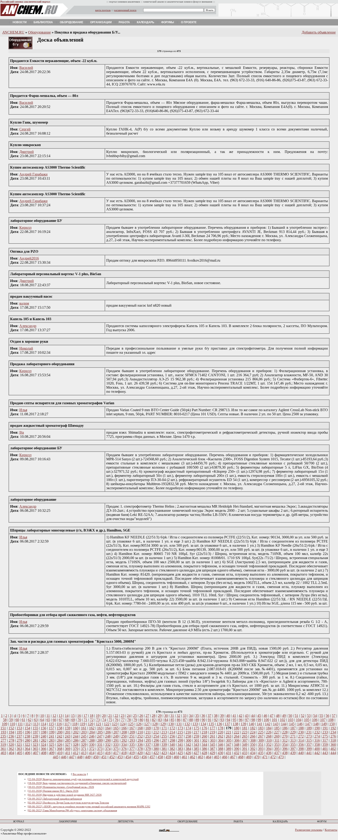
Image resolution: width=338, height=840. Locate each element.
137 (227, 724)
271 (293, 736)
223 (244, 732)
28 (153, 716)
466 (224, 757)
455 (136, 757)
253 (148, 736)
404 (11, 753)
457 (152, 757)
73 (98, 720)
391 (244, 749)
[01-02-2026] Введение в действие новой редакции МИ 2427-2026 (65, 795)
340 (172, 745)
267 (261, 736)
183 (261, 728)
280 (27, 740)
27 (147, 716)
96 (241, 720)
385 (196, 749)
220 (220, 732)
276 (333, 736)
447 (71, 757)
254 (156, 736)
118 (74, 724)
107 (323, 720)
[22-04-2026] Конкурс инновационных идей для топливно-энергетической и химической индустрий (83, 779)
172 (172, 728)
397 (293, 749)
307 (245, 740)
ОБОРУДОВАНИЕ (188, 821)
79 (135, 720)
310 (269, 740)
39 (222, 716)
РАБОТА (238, 821)
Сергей (25, 129)
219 (212, 732)
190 (317, 728)
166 (124, 728)
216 (188, 732)
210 (140, 732)
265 (244, 736)
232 (317, 732)
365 (35, 749)
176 (204, 728)
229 (293, 732)
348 (236, 745)
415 (100, 753)
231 (309, 732)
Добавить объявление (319, 32)
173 (180, 728)
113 (35, 724)
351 (261, 745)
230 (301, 732)
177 (212, 728)
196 (27, 732)
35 (197, 716)
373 (100, 749)
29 (160, 716)
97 (247, 720)
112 (28, 724)
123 (114, 724)
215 (180, 732)
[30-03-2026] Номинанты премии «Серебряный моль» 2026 (61, 787)
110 (12, 724)
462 (192, 757)
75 (110, 720)
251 (132, 736)
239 (35, 736)
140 (251, 724)
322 (27, 745)
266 (252, 736)
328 (75, 745)
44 (253, 716)
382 (172, 749)
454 (128, 757)
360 (333, 745)
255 (164, 736)
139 (243, 724)
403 (3, 753)
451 (104, 757)
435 (261, 753)
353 (277, 745)
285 (68, 740)
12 (54, 716)
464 (208, 757)
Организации (101, 22)
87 (185, 720)
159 (67, 728)
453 (120, 757)
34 (191, 716)
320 (11, 745)
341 (180, 745)
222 (236, 732)
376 (124, 749)
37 (209, 716)
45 (259, 716)
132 (187, 724)
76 (116, 720)
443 (325, 753)
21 (110, 716)
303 (212, 740)
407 (35, 753)
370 (75, 749)
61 (23, 720)
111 (20, 724)
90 (203, 720)
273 (309, 736)
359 (325, 745)
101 (274, 720)
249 (116, 736)
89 (197, 720)
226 (269, 732)
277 (3, 740)
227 (277, 732)
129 (163, 724)
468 (240, 757)
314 (301, 740)
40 (228, 716)
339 (164, 745)
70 (79, 720)
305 (229, 740)
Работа (124, 22)
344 (204, 745)
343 (196, 745)
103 (290, 720)
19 (98, 716)
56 (327, 716)
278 (11, 740)
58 (5, 720)
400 (317, 749)
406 (27, 753)
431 (228, 753)
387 (212, 749)
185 (277, 728)
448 (80, 757)
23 (122, 716)
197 (35, 732)
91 (210, 720)
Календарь (145, 22)
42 (240, 716)
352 (269, 745)
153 (19, 728)
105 (306, 720)
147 (308, 724)
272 (301, 736)
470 (257, 757)
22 (116, 716)
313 (293, 740)
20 (104, 716)
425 (180, 753)
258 (188, 736)
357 (309, 745)
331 (100, 745)
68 (67, 720)
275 (325, 736)
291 (116, 740)
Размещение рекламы (308, 830)
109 (4, 724)
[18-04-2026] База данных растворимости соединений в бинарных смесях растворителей (77, 783)
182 (252, 728)
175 (196, 728)
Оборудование (71, 22)
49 (284, 716)
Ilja (21, 432)
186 (285, 728)
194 (11, 732)
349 (244, 745)
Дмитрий (26, 152)
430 (220, 753)
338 (156, 745)
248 (108, 736)
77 (123, 720)
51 (296, 716)
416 (108, 753)
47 (271, 716)
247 (100, 736)
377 (132, 749)
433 (244, 753)
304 (220, 740)
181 (244, 728)
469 (249, 757)
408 (43, 753)
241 (51, 736)
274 (317, 736)
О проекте (189, 22)
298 (172, 740)
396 (285, 749)
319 (3, 745)
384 (188, 749)
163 (100, 728)
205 (100, 732)
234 (333, 732)
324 (43, 745)
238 (27, 736)
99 (259, 720)
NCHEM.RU (13, 32)
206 (108, 732)
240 (43, 736)
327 (67, 745)
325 (51, 745)
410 (60, 753)
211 (148, 732)
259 (196, 736)
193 (3, 732)
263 (228, 736)
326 (59, 745)
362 (11, 749)
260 (204, 736)
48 (278, 716)
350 (252, 745)
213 (164, 732)
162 (92, 728)
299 (180, 740)
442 (317, 753)
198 (43, 732)
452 (112, 757)
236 (11, 736)
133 (195, 724)
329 (83, 745)
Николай (26, 348)
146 (300, 724)
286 (76, 740)
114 (43, 724)
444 (333, 753)
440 (301, 753)
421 (148, 753)
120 (90, 724)
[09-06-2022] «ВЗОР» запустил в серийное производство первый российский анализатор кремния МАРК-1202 (89, 806)
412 (75, 753)
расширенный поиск (125, 10)
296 (156, 740)
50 (290, 716)
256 (172, 736)
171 (164, 728)
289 (100, 740)
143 (275, 724)
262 (220, 736)
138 (235, 724)
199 (51, 732)
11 (48, 716)
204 (92, 732)
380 (156, 749)
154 (27, 728)
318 (333, 740)
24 (129, 716)
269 (277, 736)
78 (129, 720)
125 (131, 724)
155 (35, 728)
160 (75, 728)
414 (92, 753)
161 (83, 728)
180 (236, 728)
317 (325, 740)
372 (92, 749)
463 (200, 757)
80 (141, 720)
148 (316, 724)
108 (331, 720)
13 (60, 716)
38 (216, 716)
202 (76, 732)
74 (104, 720)
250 (124, 736)
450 (96, 757)
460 (176, 757)
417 (116, 753)
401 (325, 749)
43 (247, 716)
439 (293, 753)
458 (160, 757)
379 (148, 749)
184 (269, 728)
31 (172, 716)
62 (30, 720)
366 (43, 749)
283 (51, 740)
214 (172, 732)
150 (332, 724)
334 (124, 745)
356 (301, 745)
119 (82, 724)
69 (73, 720)
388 (220, 749)
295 (148, 740)
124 (123, 724)
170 (156, 728)
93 (222, 720)
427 (196, 753)
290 (108, 740)
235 (3, 736)
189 (309, 728)
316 (317, 740)
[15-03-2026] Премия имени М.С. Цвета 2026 (53, 791)
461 (184, 757)
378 (140, 749)
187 (293, 728)
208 (124, 732)
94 (228, 720)
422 (156, 753)
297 (164, 740)
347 (228, 745)
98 (253, 720)
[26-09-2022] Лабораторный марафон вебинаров (55, 799)
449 (88, 757)
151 (3, 728)
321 (19, 745)
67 (61, 720)
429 (212, 753)
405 (19, 753)
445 (55, 757)
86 (178, 720)
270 (285, 736)
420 (140, 753)
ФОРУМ (322, 821)
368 (59, 749)
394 (269, 749)
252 (140, 736)
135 (211, 724)
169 (148, 728)
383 (180, 749)
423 (164, 753)
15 (73, 716)
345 (212, 745)
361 (3, 749)
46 (265, 716)
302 (204, 740)
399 (309, 749)
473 (281, 757)
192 (333, 728)
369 (67, 749)
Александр (27, 326)
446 (63, 757)
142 (267, 724)
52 (302, 716)
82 (154, 720)
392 (252, 749)
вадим (24, 303)
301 (196, 740)
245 (83, 736)
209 (132, 732)
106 (315, 720)
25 (135, 716)
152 (11, 728)
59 (11, 720)
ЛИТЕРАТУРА (126, 821)
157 (51, 728)
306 (237, 740)
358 (317, 745)
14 (67, 716)
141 (259, 724)
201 (68, 732)
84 (166, 720)
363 (19, 749)
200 (60, 732)
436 (269, 753)
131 (179, 724)
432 (236, 753)
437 (277, 753)
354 (285, 745)
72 (92, 720)
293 (132, 740)
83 (160, 720)
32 (178, 716)
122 (106, 724)
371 (83, 749)
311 (277, 740)
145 (292, 724)
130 (171, 724)
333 (116, 745)
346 (220, 745)
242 (59, 736)
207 (116, 732)
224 (252, 732)
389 (228, 749)
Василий (26, 68)
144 (283, 724)
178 (220, 728)
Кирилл (25, 227)
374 (108, 749)
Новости (20, 22)
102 (282, 720)
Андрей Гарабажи (33, 174)
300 (188, 740)
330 (92, 745)
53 (309, 716)
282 (43, 740)
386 (204, 749)
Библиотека (43, 22)
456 (144, 757)
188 (301, 728)
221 (228, 732)
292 (124, 740)
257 (180, 736)
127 (147, 724)
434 (252, 753)
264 (236, 736)
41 (234, 716)
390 (236, 749)
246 (92, 736)
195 (19, 732)
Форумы (167, 22)
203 (84, 732)
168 (140, 728)
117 (67, 724)
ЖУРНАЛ (18, 821)
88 (191, 720)
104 (298, 720)
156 (43, 728)
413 (83, 753)
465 (216, 757)
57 (333, 716)
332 (108, 745)
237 (19, 736)
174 (188, 728)
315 (309, 740)
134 (203, 724)
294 (140, 740)
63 (36, 720)
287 (84, 740)
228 (285, 732)
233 (325, 732)
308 (253, 740)
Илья (23, 410)
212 (156, 732)
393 (261, 749)
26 (141, 716)
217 (196, 732)
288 (92, 740)
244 (75, 736)
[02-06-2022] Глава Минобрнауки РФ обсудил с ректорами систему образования (72, 810)
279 (19, 740)
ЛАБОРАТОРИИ (68, 821)
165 (116, 728)
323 (35, 745)
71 (85, 720)
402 (333, 749)
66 (54, 720)
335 (132, 745)
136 (219, 724)
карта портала (103, 10)
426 (188, 753)
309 (261, 740)
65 (48, 720)
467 (232, 757)
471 (265, 757)
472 (273, 757)
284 (60, 740)
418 (124, 753)
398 (301, 749)
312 (285, 740)
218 (204, 732)
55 (321, 716)
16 (79, 716)
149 (324, 724)
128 (155, 724)
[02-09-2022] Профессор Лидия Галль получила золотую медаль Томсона (68, 802)
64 (42, 720)
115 (51, 724)
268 (269, 736)
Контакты (331, 830)
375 (116, 749)
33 (184, 716)
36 (203, 716)
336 (140, 745)
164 (108, 728)
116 (59, 724)
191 (325, 728)
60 (17, 720)
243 (67, 736)
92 (216, 720)
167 (132, 728)
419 (132, 753)
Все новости (79, 774)
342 (188, 745)
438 (285, 753)
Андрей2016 (29, 258)
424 (172, 753)
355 (293, 745)
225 (261, 732)
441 (309, 753)
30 (166, 716)
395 (277, 749)
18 (91, 716)
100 (266, 720)
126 (139, 724)
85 (172, 720)
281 (35, 740)
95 (234, 720)
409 (51, 753)
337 (148, 745)
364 (27, 749)
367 (51, 749)
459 (168, 757)
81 (147, 720)
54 (315, 716)
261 (212, 736)
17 (85, 716)
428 (204, 753)
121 (98, 724)
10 (42, 716)
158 (59, 728)
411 (67, 753)
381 (164, 749)
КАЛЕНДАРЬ (280, 821)
